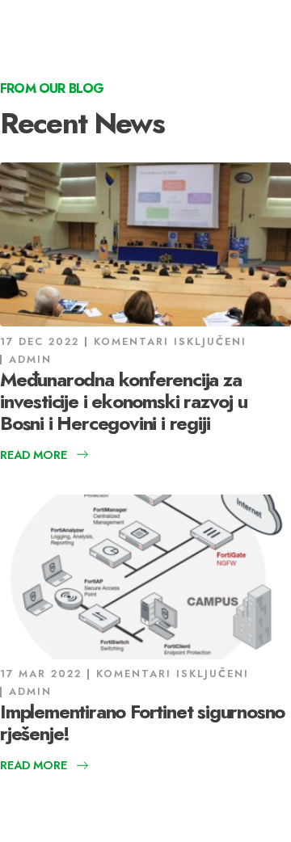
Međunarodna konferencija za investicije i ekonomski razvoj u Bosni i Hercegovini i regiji (123, 401)
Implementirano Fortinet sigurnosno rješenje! (142, 722)
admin (30, 359)
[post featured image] (145, 244)
